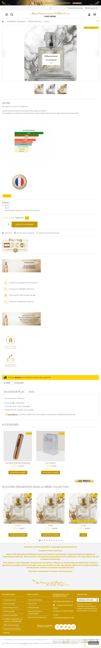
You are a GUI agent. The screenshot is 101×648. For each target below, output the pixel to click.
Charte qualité (8, 611)
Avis (31, 392)
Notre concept (9, 604)
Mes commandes (35, 600)
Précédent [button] (3, 53)
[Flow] (83, 508)
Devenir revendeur (10, 615)
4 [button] (46, 540)
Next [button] (97, 515)
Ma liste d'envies (76, 8)
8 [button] (56, 540)
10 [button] (61, 540)
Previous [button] (3, 515)
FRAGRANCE (6, 106)
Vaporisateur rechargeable (17, 463)
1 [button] (39, 540)
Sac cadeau (50, 463)
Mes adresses (33, 607)
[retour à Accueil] (3, 21)
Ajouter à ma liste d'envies (49, 233)
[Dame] (50, 508)
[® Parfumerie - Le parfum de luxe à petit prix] (50, 14)
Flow (83, 525)
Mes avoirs (32, 604)
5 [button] (49, 540)
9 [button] (58, 540)
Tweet (8, 383)
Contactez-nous (9, 600)
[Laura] (39, 89)
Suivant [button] (97, 53)
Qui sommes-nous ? (11, 607)
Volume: (5, 203)
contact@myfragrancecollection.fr (66, 617)
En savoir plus (14, 392)
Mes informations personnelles (35, 612)
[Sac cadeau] (50, 446)
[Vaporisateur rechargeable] (18, 446)
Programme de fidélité (12, 629)
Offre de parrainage (11, 625)
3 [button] (44, 540)
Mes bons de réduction (37, 617)
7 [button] (54, 540)
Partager (19, 383)
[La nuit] (18, 508)
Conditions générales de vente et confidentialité (12, 620)
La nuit (18, 525)
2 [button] (42, 540)
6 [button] (51, 540)
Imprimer (8, 233)
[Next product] (98, 20)
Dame (50, 525)
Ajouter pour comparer (26, 233)
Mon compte (32, 594)
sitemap (6, 633)
